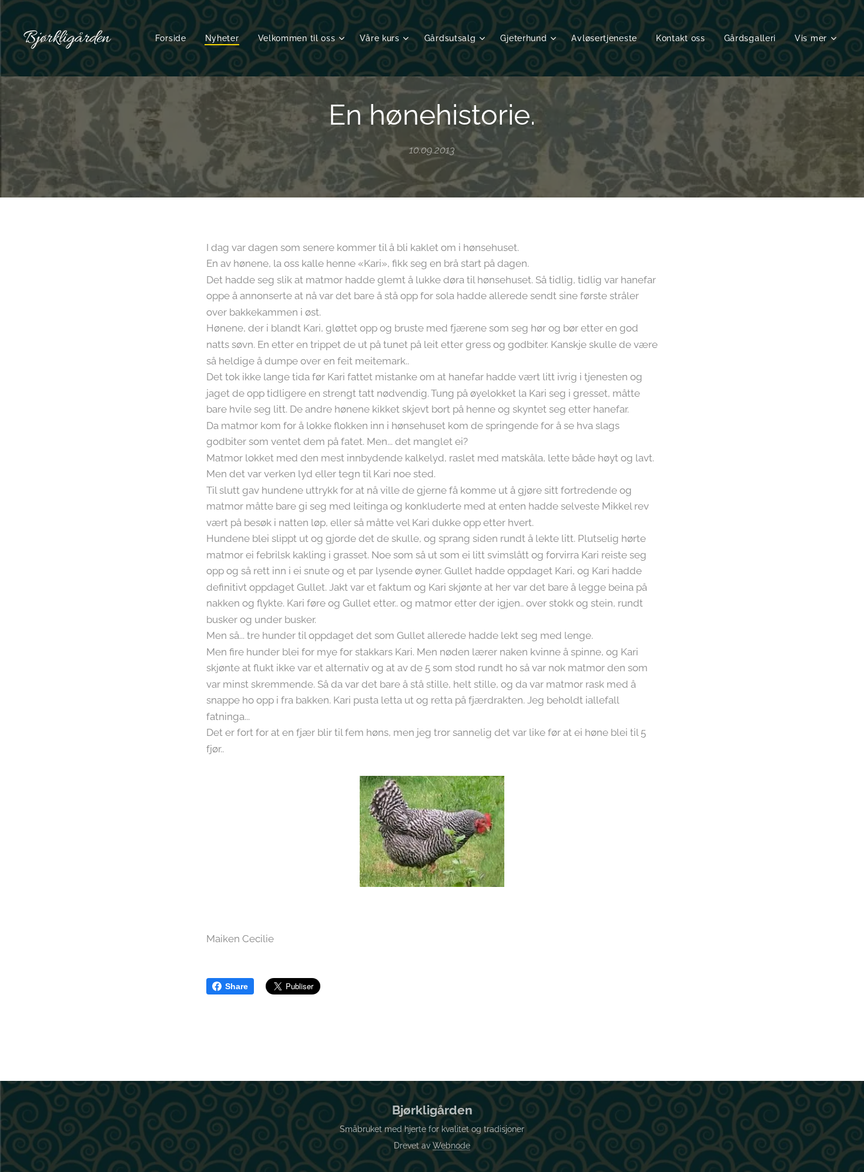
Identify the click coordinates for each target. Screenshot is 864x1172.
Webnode (451, 1145)
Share (236, 986)
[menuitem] (174, 38)
